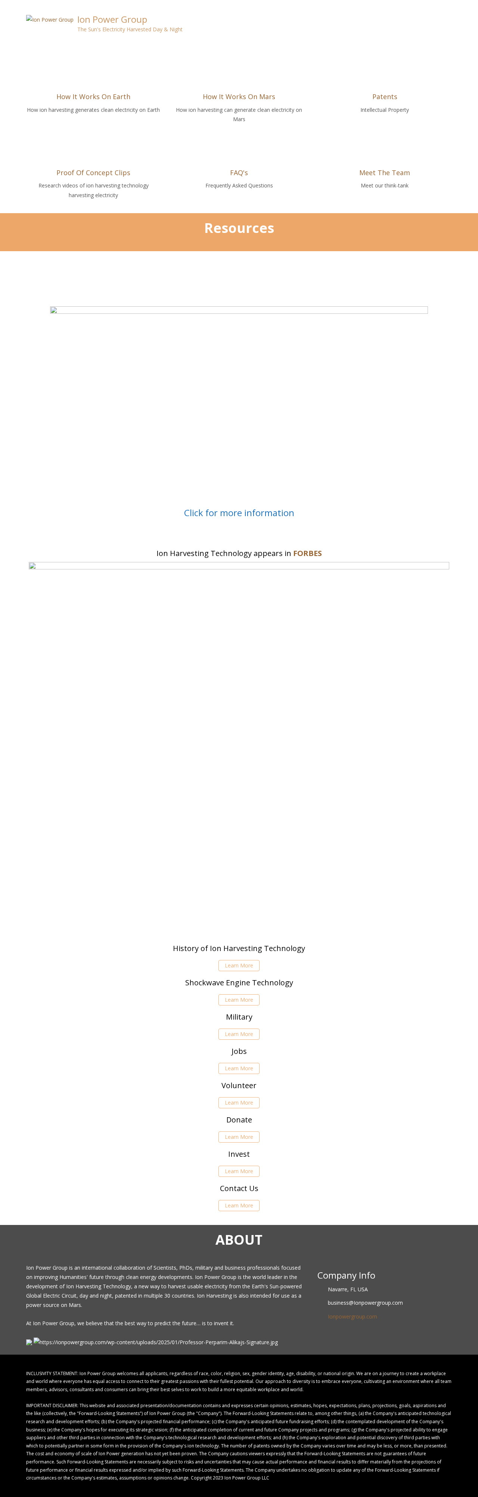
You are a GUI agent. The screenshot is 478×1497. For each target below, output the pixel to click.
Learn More (239, 965)
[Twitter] (436, 6)
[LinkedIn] (443, 6)
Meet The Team (384, 172)
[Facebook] (429, 6)
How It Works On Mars (239, 96)
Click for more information (239, 512)
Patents (384, 96)
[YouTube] (450, 6)
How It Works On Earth (93, 96)
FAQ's (239, 172)
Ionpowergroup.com (352, 1316)
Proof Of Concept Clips (93, 172)
